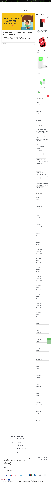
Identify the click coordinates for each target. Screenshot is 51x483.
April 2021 (38, 325)
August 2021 (38, 316)
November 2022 (39, 283)
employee (45, 159)
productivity (42, 181)
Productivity (38, 111)
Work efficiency (39, 120)
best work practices (40, 148)
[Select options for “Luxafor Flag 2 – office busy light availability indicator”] (47, 18)
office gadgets (39, 176)
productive (38, 181)
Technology (38, 189)
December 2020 (39, 334)
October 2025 (38, 208)
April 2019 (38, 370)
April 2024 (38, 244)
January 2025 (38, 224)
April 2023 (38, 271)
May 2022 (38, 296)
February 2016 (39, 424)
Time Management (39, 115)
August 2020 (38, 343)
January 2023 (38, 278)
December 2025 (39, 204)
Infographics (38, 100)
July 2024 (38, 237)
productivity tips (45, 183)
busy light (45, 153)
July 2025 (38, 215)
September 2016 (39, 409)
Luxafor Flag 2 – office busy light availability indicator (42, 31)
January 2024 (38, 251)
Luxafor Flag (39, 170)
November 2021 (39, 310)
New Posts (38, 109)
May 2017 (38, 395)
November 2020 (39, 337)
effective (45, 155)
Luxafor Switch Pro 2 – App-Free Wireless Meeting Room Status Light (42, 89)
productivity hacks (39, 183)
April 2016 (38, 420)
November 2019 (39, 359)
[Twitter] (41, 457)
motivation (42, 174)
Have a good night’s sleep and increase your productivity (17, 33)
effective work (44, 157)
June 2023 (38, 267)
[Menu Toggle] (43, 4)
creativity (41, 155)
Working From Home (40, 122)
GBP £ (48, 342)
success (42, 187)
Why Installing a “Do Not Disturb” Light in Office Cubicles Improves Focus (42, 141)
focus (37, 161)
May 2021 (38, 323)
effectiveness (39, 157)
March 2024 (38, 247)
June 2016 (38, 415)
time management (44, 189)
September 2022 (39, 287)
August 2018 (38, 386)
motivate (38, 174)
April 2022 (38, 298)
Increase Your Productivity (41, 168)
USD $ (48, 339)
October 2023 (38, 258)
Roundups (38, 113)
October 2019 (38, 361)
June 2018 (38, 391)
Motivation (38, 106)
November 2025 (39, 206)
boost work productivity (40, 152)
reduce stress (45, 185)
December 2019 (39, 357)
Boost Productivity (39, 150)
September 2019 (39, 364)
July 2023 (38, 265)
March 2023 (38, 274)
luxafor (47, 168)
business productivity (40, 153)
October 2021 (38, 312)
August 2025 (38, 213)
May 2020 (38, 350)
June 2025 (38, 217)
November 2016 (39, 404)
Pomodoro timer (39, 179)
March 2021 (38, 328)
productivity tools (39, 185)
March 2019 (38, 373)
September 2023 (39, 260)
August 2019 (38, 366)
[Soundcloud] (46, 459)
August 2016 (38, 411)
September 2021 (39, 314)
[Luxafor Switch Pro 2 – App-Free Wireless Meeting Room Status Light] (42, 82)
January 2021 (38, 332)
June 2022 (38, 294)
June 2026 (38, 195)
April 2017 (38, 397)
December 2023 (39, 253)
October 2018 (38, 382)
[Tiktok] (39, 459)
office (45, 174)
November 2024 (39, 228)
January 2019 (38, 375)
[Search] (48, 96)
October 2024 (38, 231)
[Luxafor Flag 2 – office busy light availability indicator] (42, 22)
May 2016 (38, 418)
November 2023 (39, 256)
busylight (38, 155)
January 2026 (38, 201)
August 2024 (38, 235)
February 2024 (39, 249)
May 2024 (38, 242)
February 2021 (39, 330)
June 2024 (38, 240)
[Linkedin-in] (44, 457)
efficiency (38, 159)
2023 (37, 146)
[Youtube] (44, 459)
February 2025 (39, 222)
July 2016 (38, 413)
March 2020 (38, 355)
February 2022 (39, 303)
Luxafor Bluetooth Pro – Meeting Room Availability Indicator (42, 71)
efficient (41, 159)
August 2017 (38, 393)
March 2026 (38, 199)
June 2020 (38, 348)
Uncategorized (39, 118)
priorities (44, 179)
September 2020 (39, 341)
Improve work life (39, 165)
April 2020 (38, 352)
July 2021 (38, 319)
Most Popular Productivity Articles (42, 172)
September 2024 (39, 233)
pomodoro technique (44, 178)
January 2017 (38, 402)
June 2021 (38, 321)
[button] (47, 38)
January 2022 (38, 305)
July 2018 (38, 388)
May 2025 (38, 219)
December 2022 (39, 280)
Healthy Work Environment (43, 161)
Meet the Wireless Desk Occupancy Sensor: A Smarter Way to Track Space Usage (41, 128)
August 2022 (38, 289)
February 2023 (39, 276)
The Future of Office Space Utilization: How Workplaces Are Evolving (42, 136)
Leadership (38, 102)
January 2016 (38, 427)
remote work (39, 187)
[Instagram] (46, 457)
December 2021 (39, 307)
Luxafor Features (39, 104)
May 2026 (38, 197)
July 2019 (38, 368)
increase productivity (40, 166)
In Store (38, 32)
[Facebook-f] (39, 457)
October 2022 (38, 285)
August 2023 (38, 262)
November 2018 (39, 379)
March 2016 (38, 422)
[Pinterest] (41, 459)
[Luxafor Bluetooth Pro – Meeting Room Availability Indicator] (42, 62)
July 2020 (38, 346)
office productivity (45, 176)
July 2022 (38, 292)
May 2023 (38, 269)
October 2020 (38, 339)
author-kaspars (41, 146)
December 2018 (39, 377)
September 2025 (39, 210)
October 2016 (38, 406)
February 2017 (39, 400)
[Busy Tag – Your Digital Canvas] (42, 42)
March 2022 (38, 301)
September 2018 (39, 384)
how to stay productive (40, 163)
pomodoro (38, 178)
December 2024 (39, 226)
